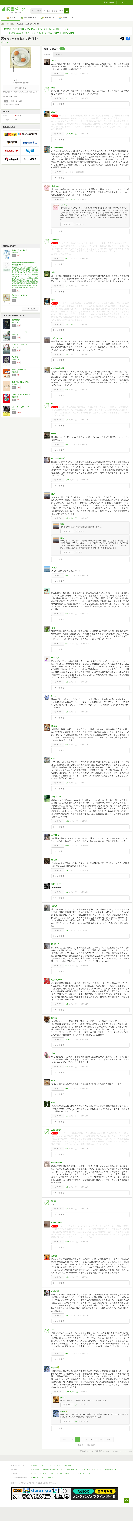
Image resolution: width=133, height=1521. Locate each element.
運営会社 (36, 1469)
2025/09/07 (84, 1116)
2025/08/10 (84, 1209)
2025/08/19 (84, 1149)
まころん (55, 186)
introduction (56, 1162)
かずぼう (55, 835)
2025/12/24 (84, 712)
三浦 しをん (15, 359)
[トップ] (2, 24)
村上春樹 (15, 384)
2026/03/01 (84, 354)
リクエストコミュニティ (81, 1473)
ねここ (54, 726)
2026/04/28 (84, 258)
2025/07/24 (85, 1277)
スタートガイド (54, 1465)
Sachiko (55, 239)
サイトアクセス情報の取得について (106, 1469)
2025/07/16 (84, 1315)
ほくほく (55, 859)
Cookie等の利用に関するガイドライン (76, 1469)
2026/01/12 (85, 643)
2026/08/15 (84, 73)
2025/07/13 (84, 1353)
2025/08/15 (84, 1187)
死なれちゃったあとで (19, 295)
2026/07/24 (84, 98)
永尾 (53, 87)
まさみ (54, 567)
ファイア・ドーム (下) (19, 332)
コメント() (73, 73)
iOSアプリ (50, 1477)
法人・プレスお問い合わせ (59, 1473)
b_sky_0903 (56, 979)
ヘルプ (35, 1473)
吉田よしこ (56, 884)
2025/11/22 (84, 821)
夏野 (53, 272)
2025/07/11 (84, 1392)
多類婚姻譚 (16, 320)
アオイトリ (56, 797)
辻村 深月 (15, 335)
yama (53, 60)
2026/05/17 (84, 199)
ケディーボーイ (58, 458)
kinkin (54, 1018)
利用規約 (67, 1465)
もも (53, 1329)
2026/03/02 (84, 324)
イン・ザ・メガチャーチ (20, 407)
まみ (53, 1053)
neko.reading (57, 148)
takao (53, 1201)
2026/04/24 (84, 286)
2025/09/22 (84, 1088)
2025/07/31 (85, 1242)
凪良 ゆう (15, 322)
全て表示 (47, 54)
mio (53, 1080)
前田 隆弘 (10, 24)
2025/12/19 (84, 745)
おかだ (54, 1255)
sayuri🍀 (55, 1367)
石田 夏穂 (15, 372)
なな (53, 627)
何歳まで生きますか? (19, 250)
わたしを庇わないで (19, 370)
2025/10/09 (84, 892)
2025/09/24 (84, 1067)
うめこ (54, 906)
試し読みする (20, 88)
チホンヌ (55, 657)
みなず (54, 112)
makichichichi (57, 368)
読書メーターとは (39, 1465)
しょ (53, 589)
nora (53, 696)
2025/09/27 (84, 1004)
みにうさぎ (56, 1130)
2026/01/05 (84, 682)
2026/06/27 (80, 172)
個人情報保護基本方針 (51, 1469)
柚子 (53, 300)
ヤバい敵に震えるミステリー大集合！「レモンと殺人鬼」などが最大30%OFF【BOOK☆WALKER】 (39, 33)
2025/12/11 (84, 783)
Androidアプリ (38, 1477)
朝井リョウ (15, 409)
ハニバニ (55, 1291)
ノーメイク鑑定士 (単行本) (21, 394)
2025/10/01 (84, 930)
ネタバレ (59, 54)
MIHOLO (55, 944)
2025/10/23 (85, 845)
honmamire (56, 1223)
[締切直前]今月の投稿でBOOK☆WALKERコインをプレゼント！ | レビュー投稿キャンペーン (36, 29)
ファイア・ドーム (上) (19, 345)
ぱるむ (62, 1398)
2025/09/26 (85, 1039)
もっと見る (31, 308)
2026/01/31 (84, 444)
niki (53, 758)
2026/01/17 (84, 518)
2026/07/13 (84, 134)
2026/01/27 (85, 480)
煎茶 (53, 494)
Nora (53, 434)
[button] (66, 10)
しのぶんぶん (57, 338)
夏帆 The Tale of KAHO (20, 382)
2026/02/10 (84, 420)
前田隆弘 (15, 297)
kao (53, 1102)
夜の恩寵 (15, 357)
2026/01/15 (84, 575)
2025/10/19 (84, 870)
